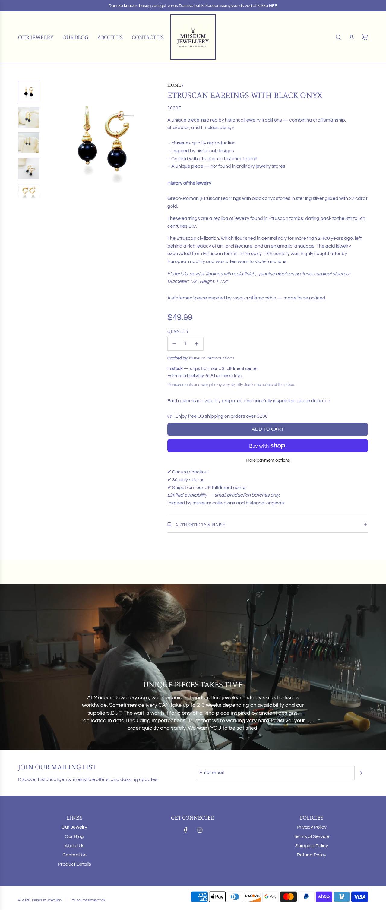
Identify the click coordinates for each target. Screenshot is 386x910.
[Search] (338, 37)
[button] (48, 140)
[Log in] (351, 37)
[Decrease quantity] (174, 343)
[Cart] (365, 37)
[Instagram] (200, 830)
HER (273, 6)
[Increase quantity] (196, 343)
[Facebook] (185, 830)
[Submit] (361, 772)
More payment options (268, 460)
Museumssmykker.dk (88, 900)
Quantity (178, 331)
